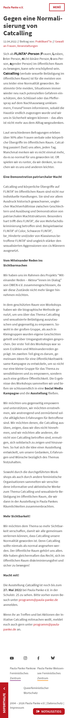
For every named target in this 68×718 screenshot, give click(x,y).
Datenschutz (55, 703)
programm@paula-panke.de (38, 600)
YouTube (12, 658)
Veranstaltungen (27, 46)
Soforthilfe (4, 703)
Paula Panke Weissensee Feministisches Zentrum (50, 673)
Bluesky (53, 657)
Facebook (38, 657)
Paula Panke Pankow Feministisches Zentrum (23, 673)
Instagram (25, 657)
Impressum (17, 707)
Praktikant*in (43, 41)
